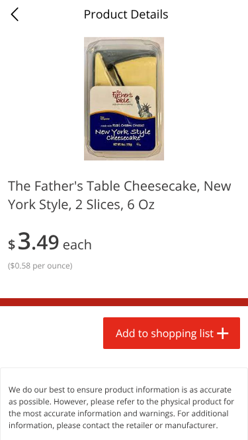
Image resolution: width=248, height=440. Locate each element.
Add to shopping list (165, 333)
